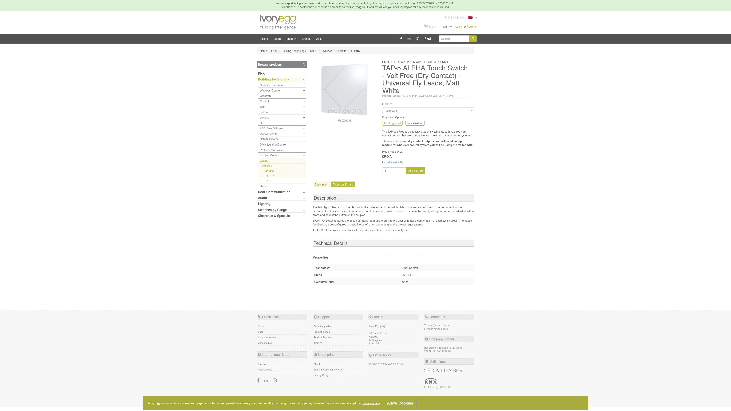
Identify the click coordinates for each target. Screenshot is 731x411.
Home (261, 326)
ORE (268, 181)
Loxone (264, 117)
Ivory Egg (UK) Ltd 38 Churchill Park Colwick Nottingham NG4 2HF (379, 335)
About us (318, 364)
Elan (262, 106)
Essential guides (322, 326)
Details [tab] (343, 184)
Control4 (265, 101)
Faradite (269, 171)
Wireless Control (270, 90)
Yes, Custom (415, 123)
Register (472, 26)
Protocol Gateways (272, 150)
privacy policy (371, 403)
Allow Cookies (400, 403)
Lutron (264, 112)
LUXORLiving (268, 133)
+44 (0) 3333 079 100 (438, 325)
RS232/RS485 (269, 139)
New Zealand (265, 369)
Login (458, 26)
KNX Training (431, 387)
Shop (260, 332)
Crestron (265, 96)
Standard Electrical (271, 85)
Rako (263, 186)
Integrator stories (267, 337)
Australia (262, 364)
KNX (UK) (445, 387)
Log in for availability (393, 162)
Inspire (264, 39)
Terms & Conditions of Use (328, 369)
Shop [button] (290, 39)
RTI (262, 123)
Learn (277, 39)
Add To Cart (415, 171)
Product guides (322, 332)
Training (318, 343)
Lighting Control (269, 155)
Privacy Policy (321, 375)
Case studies (265, 343)
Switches (267, 165)
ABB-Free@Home (271, 128)
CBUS (264, 160)
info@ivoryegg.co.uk (437, 329)
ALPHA (270, 176)
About (319, 39)
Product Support (322, 337)
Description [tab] (321, 184)
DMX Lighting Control (273, 144)
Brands (306, 39)
